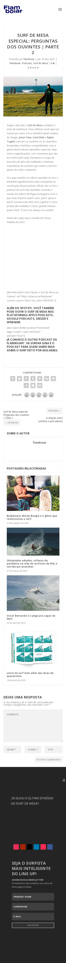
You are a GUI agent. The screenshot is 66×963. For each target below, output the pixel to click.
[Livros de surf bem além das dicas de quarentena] (33, 648)
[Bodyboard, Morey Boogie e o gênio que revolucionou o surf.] (33, 493)
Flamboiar (28, 59)
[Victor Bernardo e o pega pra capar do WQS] (33, 593)
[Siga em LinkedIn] (36, 847)
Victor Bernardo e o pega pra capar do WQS (31, 617)
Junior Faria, (25, 137)
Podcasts (27, 63)
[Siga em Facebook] (50, 847)
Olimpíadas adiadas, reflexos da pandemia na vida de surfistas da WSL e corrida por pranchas (32, 563)
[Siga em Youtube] (23, 847)
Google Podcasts (21, 318)
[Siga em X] (29, 847)
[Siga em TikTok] (43, 847)
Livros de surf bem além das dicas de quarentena (30, 674)
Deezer (41, 318)
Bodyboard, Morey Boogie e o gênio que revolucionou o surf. (32, 517)
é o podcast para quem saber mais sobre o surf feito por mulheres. (32, 346)
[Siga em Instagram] (16, 847)
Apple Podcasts (40, 315)
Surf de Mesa (40, 63)
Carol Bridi (38, 137)
